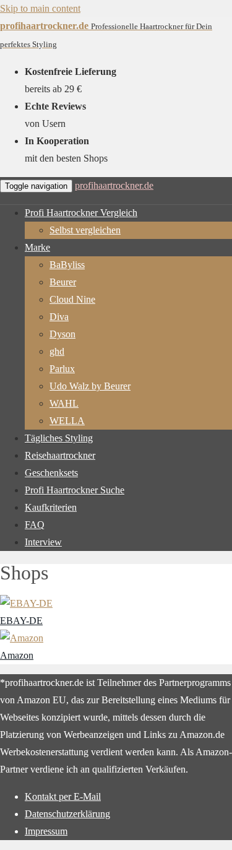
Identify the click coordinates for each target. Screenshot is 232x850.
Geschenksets (51, 472)
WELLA (67, 420)
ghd (56, 351)
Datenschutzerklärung (67, 814)
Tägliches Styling (59, 438)
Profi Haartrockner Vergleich (81, 212)
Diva (59, 316)
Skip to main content (40, 8)
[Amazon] (21, 638)
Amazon (16, 655)
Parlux (62, 368)
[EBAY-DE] (26, 603)
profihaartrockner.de (114, 185)
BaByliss (67, 264)
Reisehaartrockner (60, 455)
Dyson (62, 334)
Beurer (62, 282)
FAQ (35, 524)
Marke (37, 247)
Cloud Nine (72, 299)
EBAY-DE (21, 620)
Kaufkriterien (51, 507)
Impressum (46, 831)
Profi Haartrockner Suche (74, 490)
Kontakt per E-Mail (63, 796)
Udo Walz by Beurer (90, 386)
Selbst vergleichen (85, 230)
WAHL (64, 403)
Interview (43, 542)
